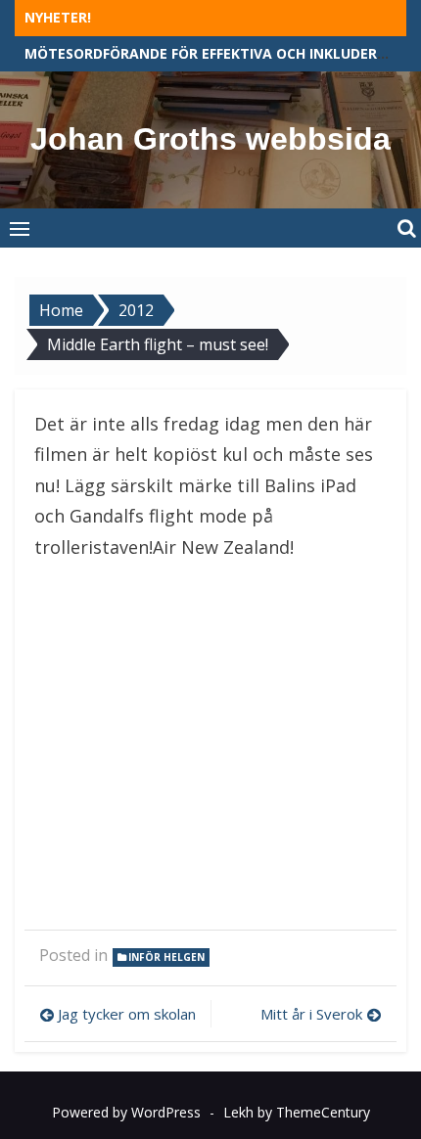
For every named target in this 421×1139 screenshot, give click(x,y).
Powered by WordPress (126, 1112)
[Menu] (19, 228)
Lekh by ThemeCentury (296, 1112)
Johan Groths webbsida (210, 139)
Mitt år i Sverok (311, 1014)
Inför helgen (166, 957)
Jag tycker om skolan (127, 1014)
